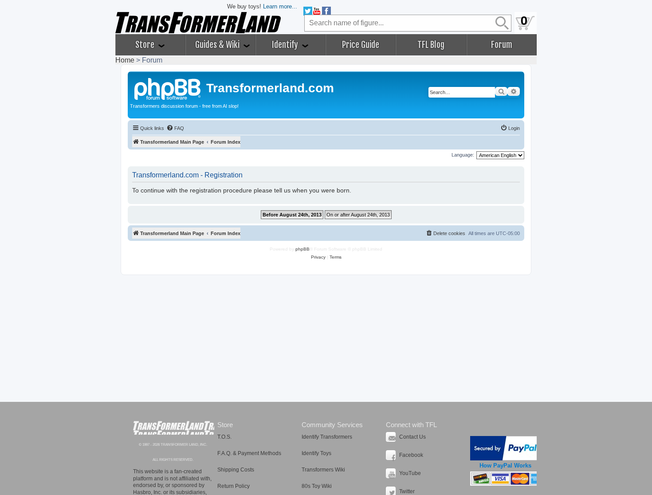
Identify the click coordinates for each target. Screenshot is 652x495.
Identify (286, 44)
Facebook (411, 455)
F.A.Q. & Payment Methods (249, 453)
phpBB (302, 249)
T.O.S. (224, 437)
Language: (463, 154)
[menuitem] (175, 128)
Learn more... (280, 6)
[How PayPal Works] (505, 448)
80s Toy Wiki (317, 486)
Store (145, 44)
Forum (501, 44)
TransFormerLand (173, 428)
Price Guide (360, 44)
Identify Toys (316, 453)
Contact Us (412, 437)
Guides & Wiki (218, 44)
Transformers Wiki (323, 470)
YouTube (410, 473)
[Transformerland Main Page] (168, 88)
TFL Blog (430, 44)
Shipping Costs (235, 470)
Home (124, 60)
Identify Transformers (327, 437)
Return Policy (233, 486)
